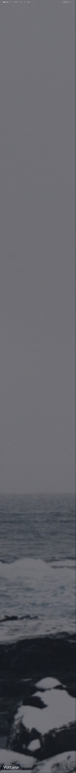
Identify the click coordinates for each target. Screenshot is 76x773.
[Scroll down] (72, 769)
